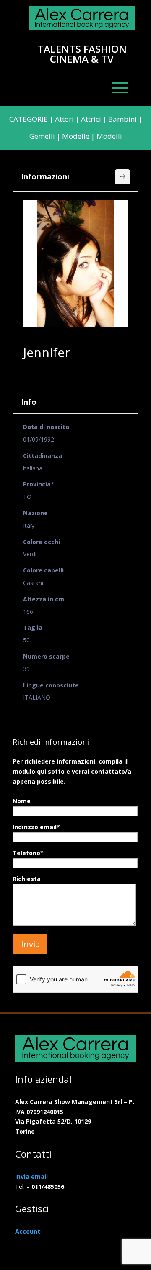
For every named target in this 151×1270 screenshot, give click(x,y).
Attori (64, 119)
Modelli (109, 136)
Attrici (91, 119)
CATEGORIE (28, 119)
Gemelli (42, 136)
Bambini (122, 119)
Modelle (75, 136)
